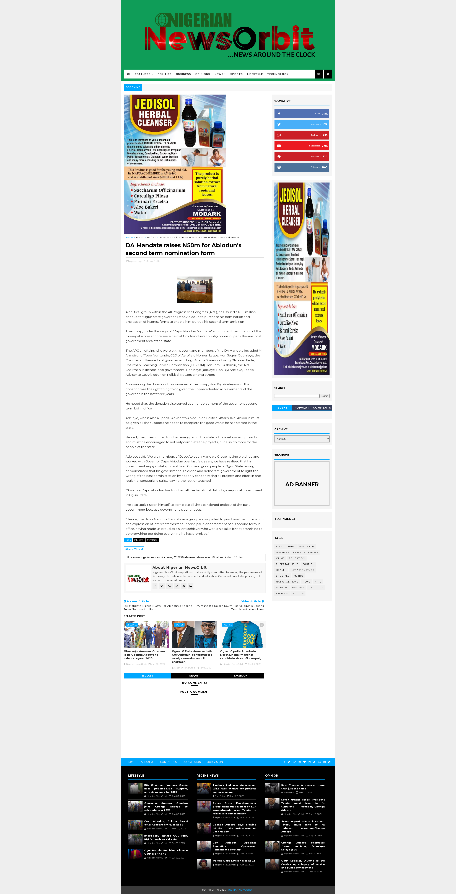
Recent (282, 407)
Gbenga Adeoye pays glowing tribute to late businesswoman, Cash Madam (234, 828)
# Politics (152, 539)
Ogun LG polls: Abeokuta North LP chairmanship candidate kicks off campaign (241, 654)
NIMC (318, 581)
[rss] (314, 762)
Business (183, 74)
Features (143, 74)
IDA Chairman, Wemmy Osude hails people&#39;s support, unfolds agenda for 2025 (166, 788)
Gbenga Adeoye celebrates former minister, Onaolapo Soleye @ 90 (303, 846)
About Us (147, 762)
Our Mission (192, 762)
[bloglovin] (304, 762)
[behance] (319, 762)
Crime (280, 558)
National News (287, 581)
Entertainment (287, 564)
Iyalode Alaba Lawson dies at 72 (234, 860)
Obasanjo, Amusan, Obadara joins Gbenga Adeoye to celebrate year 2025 (144, 654)
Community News (305, 552)
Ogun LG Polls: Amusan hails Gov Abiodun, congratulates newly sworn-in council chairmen (192, 656)
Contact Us (168, 762)
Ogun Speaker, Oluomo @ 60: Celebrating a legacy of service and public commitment (303, 864)
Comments (322, 407)
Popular (302, 407)
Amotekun (306, 546)
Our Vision (215, 762)
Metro (139, 237)
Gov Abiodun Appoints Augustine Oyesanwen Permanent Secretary (234, 846)
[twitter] (289, 762)
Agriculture (285, 546)
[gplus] (294, 762)
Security (282, 593)
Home (129, 237)
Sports (236, 74)
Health (281, 570)
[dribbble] (310, 762)
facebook (240, 675)
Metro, (149, 261)
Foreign (309, 564)
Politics (164, 74)
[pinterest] (300, 762)
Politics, (158, 261)
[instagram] (325, 762)
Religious (316, 587)
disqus (193, 675)
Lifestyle (255, 74)
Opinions (202, 74)
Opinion (282, 587)
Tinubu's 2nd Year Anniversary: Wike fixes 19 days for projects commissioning (234, 788)
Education (297, 558)
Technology (277, 74)
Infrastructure (302, 570)
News (218, 74)
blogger (147, 675)
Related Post (134, 616)
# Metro (138, 539)
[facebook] (284, 762)
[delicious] (329, 762)
